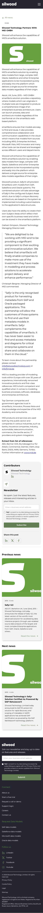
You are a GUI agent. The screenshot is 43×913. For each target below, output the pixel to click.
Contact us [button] (6, 815)
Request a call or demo (11, 802)
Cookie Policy (7, 884)
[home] (9, 4)
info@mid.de (8, 369)
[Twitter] (12, 540)
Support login (7, 806)
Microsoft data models (11, 836)
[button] (38, 4)
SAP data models (9, 827)
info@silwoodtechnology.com (16, 366)
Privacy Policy (34, 514)
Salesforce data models (11, 831)
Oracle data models (10, 840)
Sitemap (5, 892)
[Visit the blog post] (21, 577)
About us (5, 793)
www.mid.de (30, 452)
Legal (4, 888)
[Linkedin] (6, 540)
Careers (5, 810)
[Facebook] (18, 540)
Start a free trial (8, 797)
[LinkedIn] (12, 476)
